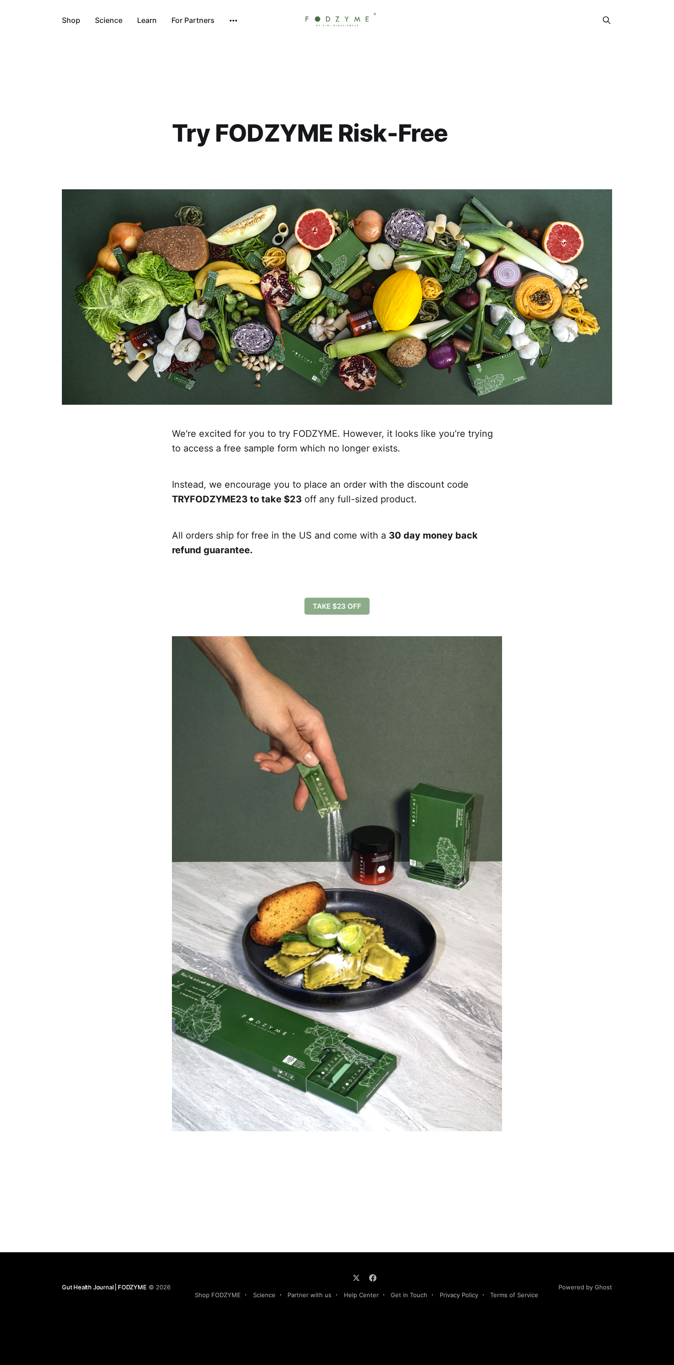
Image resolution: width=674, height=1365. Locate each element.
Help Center (361, 1295)
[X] (356, 1278)
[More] (233, 21)
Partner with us (309, 1295)
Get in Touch (409, 1295)
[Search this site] (606, 20)
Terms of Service (514, 1295)
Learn (147, 20)
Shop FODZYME (218, 1295)
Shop (71, 20)
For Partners (193, 20)
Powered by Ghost (585, 1287)
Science (108, 20)
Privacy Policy (459, 1295)
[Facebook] (372, 1278)
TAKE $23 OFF (337, 606)
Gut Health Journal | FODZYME (104, 1287)
